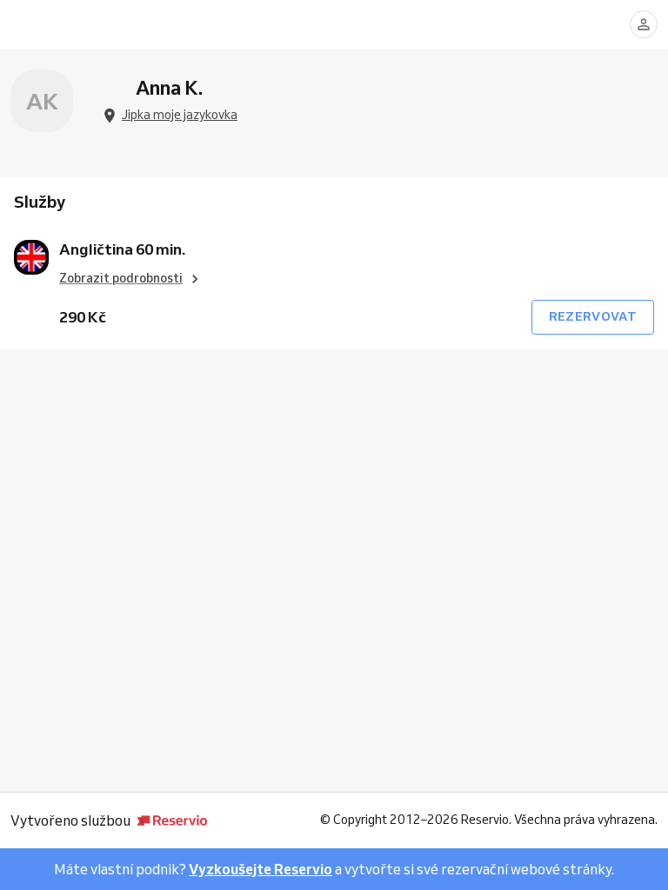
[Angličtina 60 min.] (31, 257)
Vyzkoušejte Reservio (260, 869)
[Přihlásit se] (644, 24)
